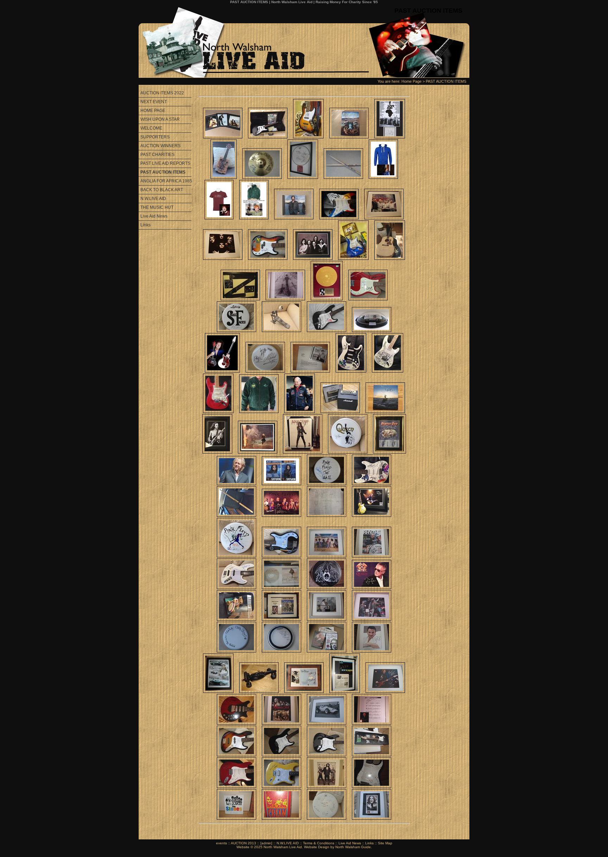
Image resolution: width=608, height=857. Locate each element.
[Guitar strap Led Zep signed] (240, 298)
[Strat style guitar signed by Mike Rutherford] (281, 786)
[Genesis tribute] (353, 258)
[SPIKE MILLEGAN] (304, 691)
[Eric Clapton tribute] (339, 217)
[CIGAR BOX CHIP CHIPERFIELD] (223, 177)
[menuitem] (165, 93)
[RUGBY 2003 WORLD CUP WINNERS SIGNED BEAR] (236, 619)
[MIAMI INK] (281, 723)
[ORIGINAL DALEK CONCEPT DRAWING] (326, 515)
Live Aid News (153, 216)
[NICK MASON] (371, 483)
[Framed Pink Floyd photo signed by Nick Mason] (384, 217)
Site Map (385, 843)
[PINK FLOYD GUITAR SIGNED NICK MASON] (281, 555)
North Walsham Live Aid (283, 847)
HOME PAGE (152, 110)
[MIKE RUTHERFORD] (236, 754)
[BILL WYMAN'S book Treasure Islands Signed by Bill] (349, 137)
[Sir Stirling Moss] (218, 691)
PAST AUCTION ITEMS (446, 81)
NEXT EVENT (153, 101)
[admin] (266, 843)
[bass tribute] (308, 137)
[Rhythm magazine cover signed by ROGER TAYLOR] (371, 555)
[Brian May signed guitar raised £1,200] (236, 723)
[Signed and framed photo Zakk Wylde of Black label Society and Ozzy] (371, 619)
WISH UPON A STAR (160, 119)
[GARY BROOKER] (371, 723)
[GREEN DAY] (371, 754)
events (221, 843)
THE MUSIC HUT (156, 207)
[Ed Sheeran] (383, 177)
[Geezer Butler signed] (267, 258)
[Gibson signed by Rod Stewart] (389, 258)
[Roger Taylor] (326, 587)
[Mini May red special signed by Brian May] (222, 371)
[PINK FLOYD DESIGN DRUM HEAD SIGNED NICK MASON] (236, 555)
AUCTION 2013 (243, 843)
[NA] (310, 371)
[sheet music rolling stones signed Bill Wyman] (281, 619)
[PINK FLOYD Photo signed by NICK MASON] (326, 555)
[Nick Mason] (326, 483)
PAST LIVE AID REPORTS (165, 163)
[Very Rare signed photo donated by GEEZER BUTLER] (385, 691)
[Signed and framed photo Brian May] (326, 619)
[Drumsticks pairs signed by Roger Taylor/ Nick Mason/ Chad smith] (343, 177)
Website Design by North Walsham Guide (337, 847)
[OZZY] (371, 818)
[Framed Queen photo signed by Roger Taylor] (222, 258)
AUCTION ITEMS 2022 (162, 92)
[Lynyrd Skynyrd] (326, 330)
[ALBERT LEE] (281, 754)
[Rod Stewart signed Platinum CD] (281, 587)
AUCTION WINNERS (160, 145)
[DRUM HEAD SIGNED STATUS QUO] (326, 818)
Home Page (411, 81)
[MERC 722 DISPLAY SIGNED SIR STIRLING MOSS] (371, 330)
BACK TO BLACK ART (161, 189)
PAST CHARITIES (157, 154)
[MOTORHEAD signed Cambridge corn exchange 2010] (265, 371)
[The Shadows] (344, 691)
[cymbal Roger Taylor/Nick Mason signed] (262, 177)
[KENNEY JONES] (281, 330)
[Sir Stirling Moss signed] (259, 691)
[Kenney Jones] (236, 330)
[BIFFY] (326, 786)
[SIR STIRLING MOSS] (326, 723)
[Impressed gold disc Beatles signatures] (327, 298)
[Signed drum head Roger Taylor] (281, 651)
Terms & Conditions (318, 843)
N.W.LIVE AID (153, 198)
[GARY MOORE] (326, 754)
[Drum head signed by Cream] (302, 177)
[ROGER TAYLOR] (371, 587)
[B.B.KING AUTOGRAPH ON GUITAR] (267, 137)
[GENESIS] (312, 258)
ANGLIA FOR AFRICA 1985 (165, 181)
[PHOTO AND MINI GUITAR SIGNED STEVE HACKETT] (371, 515)
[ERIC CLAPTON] (294, 217)
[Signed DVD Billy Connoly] (326, 651)
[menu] (165, 159)
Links (145, 225)
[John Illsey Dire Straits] (368, 298)
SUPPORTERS (155, 137)
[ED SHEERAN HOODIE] (253, 217)
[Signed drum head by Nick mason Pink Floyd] (236, 651)
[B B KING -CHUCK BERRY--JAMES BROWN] (222, 137)
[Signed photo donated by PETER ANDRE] (371, 651)
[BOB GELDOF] (389, 137)
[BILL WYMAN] (236, 818)
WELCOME (151, 128)
